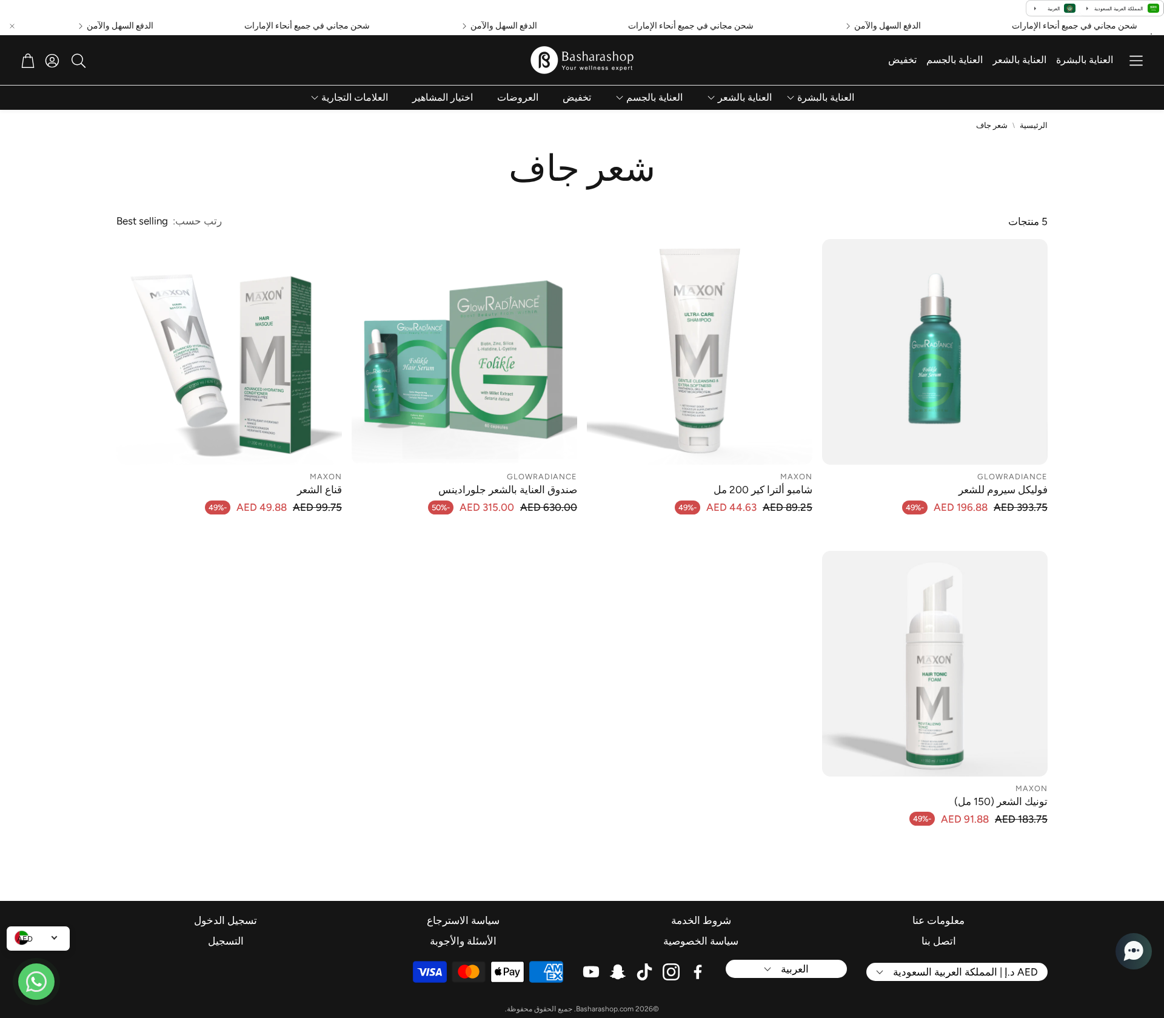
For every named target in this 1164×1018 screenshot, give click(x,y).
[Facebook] (697, 971)
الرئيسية (1034, 125)
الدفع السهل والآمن (905, 26)
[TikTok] (644, 971)
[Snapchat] (617, 971)
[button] (1136, 60)
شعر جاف (992, 125)
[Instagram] (671, 971)
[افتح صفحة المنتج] (935, 352)
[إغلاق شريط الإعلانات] (12, 26)
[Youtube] (591, 971)
